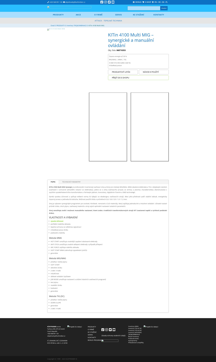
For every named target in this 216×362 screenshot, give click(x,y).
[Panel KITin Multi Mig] (66, 93)
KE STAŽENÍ (92, 332)
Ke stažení (138, 14)
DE (159, 2)
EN (156, 2)
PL (167, 2)
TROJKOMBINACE (134, 334)
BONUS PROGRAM (94, 340)
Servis (118, 14)
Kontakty (158, 14)
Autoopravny (132, 341)
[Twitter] (109, 3)
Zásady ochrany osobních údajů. (113, 335)
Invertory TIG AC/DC (135, 330)
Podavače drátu (133, 338)
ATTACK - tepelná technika (108, 20)
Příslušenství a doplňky (136, 343)
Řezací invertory (133, 336)
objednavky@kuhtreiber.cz (75, 2)
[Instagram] (105, 3)
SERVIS (90, 335)
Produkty (58, 14)
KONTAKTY (92, 337)
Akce (78, 14)
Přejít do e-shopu (120, 77)
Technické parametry (71, 182)
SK (163, 2)
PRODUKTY (92, 327)
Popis (53, 182)
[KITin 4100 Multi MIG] (56, 28)
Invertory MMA (133, 326)
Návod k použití (151, 72)
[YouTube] (113, 3)
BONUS (138, 2)
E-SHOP (147, 2)
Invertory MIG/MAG (135, 332)
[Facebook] (101, 3)
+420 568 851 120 (55, 2)
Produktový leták (121, 72)
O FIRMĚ (91, 329)
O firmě (98, 14)
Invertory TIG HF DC (135, 328)
